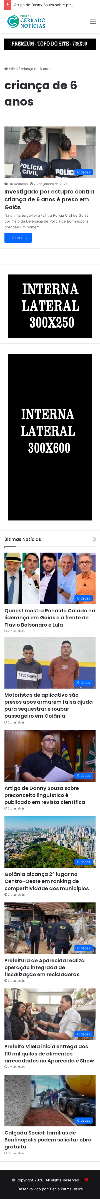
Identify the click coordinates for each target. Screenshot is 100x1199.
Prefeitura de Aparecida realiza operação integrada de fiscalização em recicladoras (44, 967)
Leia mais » (18, 237)
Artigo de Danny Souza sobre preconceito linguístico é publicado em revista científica (44, 795)
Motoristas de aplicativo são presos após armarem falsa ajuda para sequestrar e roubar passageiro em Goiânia (48, 705)
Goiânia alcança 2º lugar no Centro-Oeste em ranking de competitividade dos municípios (46, 881)
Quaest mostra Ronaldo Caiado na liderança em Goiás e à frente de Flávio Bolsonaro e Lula (49, 617)
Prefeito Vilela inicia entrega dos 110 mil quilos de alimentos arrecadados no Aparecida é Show (49, 1053)
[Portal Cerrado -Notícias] (26, 21)
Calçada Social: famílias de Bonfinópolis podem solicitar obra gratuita (48, 1139)
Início (13, 68)
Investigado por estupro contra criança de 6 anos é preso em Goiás (49, 199)
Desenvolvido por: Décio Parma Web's (50, 1189)
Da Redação (18, 184)
